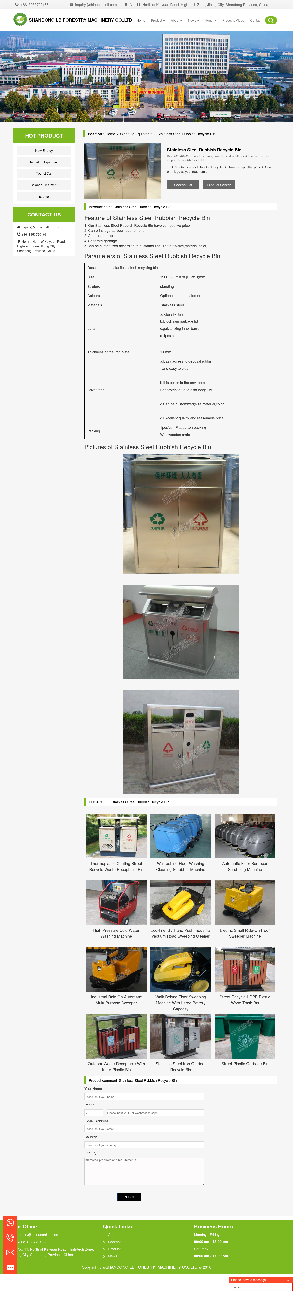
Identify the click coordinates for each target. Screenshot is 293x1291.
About (175, 20)
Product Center (219, 184)
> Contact (112, 1241)
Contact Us (183, 184)
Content (237, 1287)
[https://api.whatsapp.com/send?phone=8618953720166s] (8, 1221)
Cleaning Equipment (136, 133)
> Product (112, 1248)
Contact (255, 20)
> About (110, 1234)
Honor (209, 20)
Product (157, 20)
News (192, 20)
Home (141, 20)
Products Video (233, 20)
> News (110, 1255)
